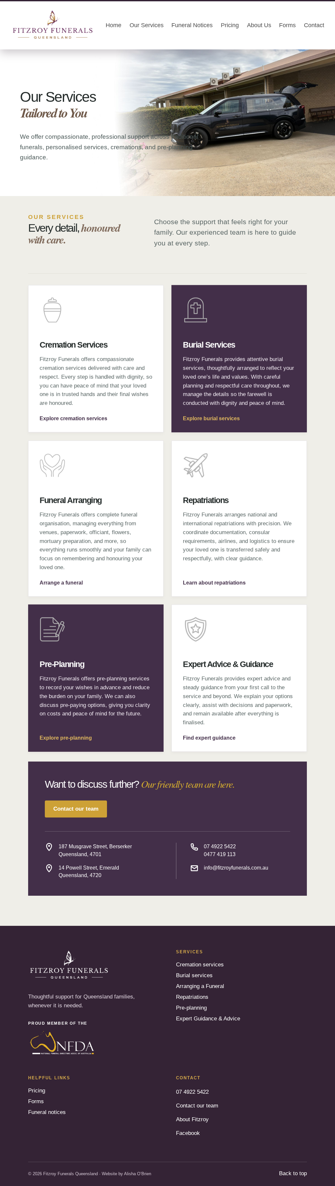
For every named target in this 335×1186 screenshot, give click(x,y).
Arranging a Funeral (200, 986)
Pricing (230, 25)
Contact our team (75, 809)
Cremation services (200, 964)
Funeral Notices (192, 25)
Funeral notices (47, 1112)
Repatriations (192, 997)
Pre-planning (191, 1008)
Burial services (194, 975)
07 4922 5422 (220, 846)
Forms (287, 25)
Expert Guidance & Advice (208, 1018)
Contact (314, 25)
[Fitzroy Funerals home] (53, 25)
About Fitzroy (192, 1119)
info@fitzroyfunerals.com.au (236, 868)
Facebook (188, 1133)
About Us (259, 25)
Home (113, 25)
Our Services (147, 25)
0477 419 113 (220, 854)
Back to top (293, 1173)
